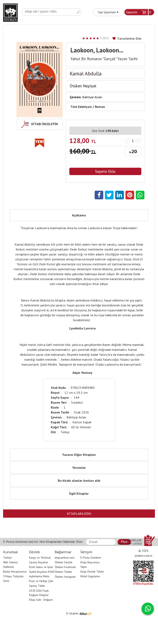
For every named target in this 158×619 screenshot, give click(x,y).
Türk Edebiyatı (81, 107)
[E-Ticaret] (85, 613)
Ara (78, 12)
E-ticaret (72, 613)
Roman (100, 107)
